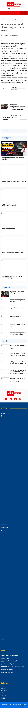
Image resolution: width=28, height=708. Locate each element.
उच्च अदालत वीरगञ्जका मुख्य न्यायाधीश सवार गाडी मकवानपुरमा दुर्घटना (12, 277)
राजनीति (3, 698)
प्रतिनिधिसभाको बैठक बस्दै (8, 229)
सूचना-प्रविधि (4, 691)
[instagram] (4, 98)
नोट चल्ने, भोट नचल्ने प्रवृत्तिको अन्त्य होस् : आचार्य (14, 181)
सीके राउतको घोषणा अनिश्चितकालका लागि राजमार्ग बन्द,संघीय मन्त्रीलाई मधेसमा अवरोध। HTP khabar (18, 371)
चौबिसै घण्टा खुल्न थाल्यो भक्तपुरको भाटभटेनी (13, 253)
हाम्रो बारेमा (15, 706)
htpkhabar (6, 35)
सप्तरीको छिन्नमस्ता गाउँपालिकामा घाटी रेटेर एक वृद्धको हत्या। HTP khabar (18, 354)
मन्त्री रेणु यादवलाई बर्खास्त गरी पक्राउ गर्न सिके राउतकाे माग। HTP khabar (18, 362)
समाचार (3, 688)
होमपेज (3, 18)
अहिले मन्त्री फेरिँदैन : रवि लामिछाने (10, 205)
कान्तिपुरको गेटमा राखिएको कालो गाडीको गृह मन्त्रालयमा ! (13, 159)
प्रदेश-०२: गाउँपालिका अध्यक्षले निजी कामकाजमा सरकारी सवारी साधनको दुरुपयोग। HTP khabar (17, 380)
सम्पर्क (11, 706)
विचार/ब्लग (3, 696)
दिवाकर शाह (4, 525)
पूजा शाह (3, 639)
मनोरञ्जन (3, 693)
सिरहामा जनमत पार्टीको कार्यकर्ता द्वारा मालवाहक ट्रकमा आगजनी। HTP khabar (18, 346)
